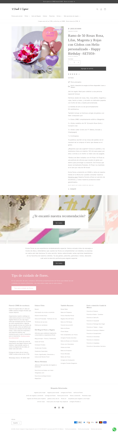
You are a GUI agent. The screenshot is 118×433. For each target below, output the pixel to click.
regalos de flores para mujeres (36, 398)
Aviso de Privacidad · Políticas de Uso (46, 318)
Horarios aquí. (73, 177)
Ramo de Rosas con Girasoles (69, 341)
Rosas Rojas (64, 309)
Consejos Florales (40, 345)
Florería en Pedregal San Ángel (96, 324)
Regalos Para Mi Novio (67, 318)
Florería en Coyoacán (93, 321)
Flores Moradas (65, 353)
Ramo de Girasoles (66, 350)
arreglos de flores (66, 392)
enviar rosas (41, 401)
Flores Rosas (64, 331)
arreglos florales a (75, 401)
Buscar (37, 309)
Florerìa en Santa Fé (92, 317)
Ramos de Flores (65, 357)
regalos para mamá (53, 392)
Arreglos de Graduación (68, 360)
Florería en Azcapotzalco (94, 333)
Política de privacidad (83, 429)
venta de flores (78, 392)
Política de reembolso (41, 325)
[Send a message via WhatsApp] (114, 429)
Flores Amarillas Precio (67, 315)
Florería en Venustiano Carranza (96, 346)
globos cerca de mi (53, 398)
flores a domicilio (75, 395)
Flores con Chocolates (67, 344)
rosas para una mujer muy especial (57, 401)
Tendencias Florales (40, 348)
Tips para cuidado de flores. (24, 288)
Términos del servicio (41, 322)
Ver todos (59, 223)
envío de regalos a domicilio (34, 395)
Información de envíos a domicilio (44, 312)
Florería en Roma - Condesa (95, 314)
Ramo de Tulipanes (66, 312)
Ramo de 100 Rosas (66, 322)
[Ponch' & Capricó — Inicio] (20, 9)
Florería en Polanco (92, 311)
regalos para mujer (40, 392)
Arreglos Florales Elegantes (69, 363)
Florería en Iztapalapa (93, 343)
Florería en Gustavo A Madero (95, 330)
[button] (27, 16)
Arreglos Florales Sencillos (68, 338)
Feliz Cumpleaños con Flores (69, 334)
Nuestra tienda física (41, 315)
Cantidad (70, 59)
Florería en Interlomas (93, 336)
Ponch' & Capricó (20, 429)
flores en (63, 398)
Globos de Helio (65, 347)
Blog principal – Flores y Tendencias (45, 338)
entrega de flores (50, 395)
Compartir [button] (73, 189)
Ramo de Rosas (65, 328)
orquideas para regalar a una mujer (79, 398)
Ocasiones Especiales (41, 351)
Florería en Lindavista (93, 340)
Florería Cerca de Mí (67, 325)
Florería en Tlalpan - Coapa (95, 327)
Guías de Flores (39, 341)
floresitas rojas (86, 395)
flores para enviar (62, 395)
